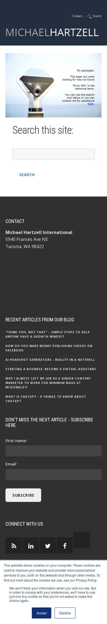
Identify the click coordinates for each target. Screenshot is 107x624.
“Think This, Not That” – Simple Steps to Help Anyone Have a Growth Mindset (47, 334)
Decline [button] (65, 612)
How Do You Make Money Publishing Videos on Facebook (48, 348)
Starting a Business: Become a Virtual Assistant (50, 369)
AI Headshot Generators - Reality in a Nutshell (50, 360)
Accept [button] (41, 612)
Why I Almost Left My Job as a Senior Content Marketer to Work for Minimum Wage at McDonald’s (48, 382)
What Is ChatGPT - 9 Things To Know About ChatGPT (45, 399)
